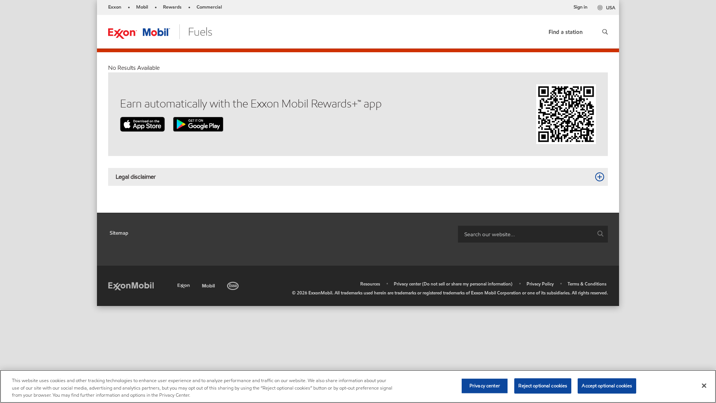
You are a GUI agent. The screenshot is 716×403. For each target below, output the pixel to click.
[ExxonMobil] (131, 285)
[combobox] (533, 234)
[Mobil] (209, 284)
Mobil (142, 7)
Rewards (172, 7)
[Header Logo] (160, 31)
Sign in (580, 7)
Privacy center (485, 385)
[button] (605, 32)
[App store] (142, 124)
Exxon (114, 7)
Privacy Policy (540, 284)
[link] (565, 30)
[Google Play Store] (198, 124)
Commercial (209, 7)
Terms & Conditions (587, 284)
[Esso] (233, 284)
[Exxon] (184, 284)
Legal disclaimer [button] (136, 177)
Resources (370, 284)
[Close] (704, 385)
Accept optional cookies (607, 385)
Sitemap (119, 233)
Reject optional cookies (542, 385)
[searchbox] (525, 234)
